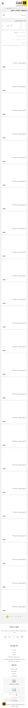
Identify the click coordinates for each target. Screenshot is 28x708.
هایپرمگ (14, 673)
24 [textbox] (17, 39)
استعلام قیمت (14, 676)
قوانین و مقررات (14, 669)
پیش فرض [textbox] (16, 32)
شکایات (14, 654)
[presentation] (25, 26)
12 (20, 617)
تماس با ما (14, 650)
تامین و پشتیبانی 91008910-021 (14, 657)
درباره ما (14, 652)
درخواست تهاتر (14, 671)
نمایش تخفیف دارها (20, 36)
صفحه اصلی (24, 8)
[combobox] (14, 32)
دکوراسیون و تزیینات (17, 8)
